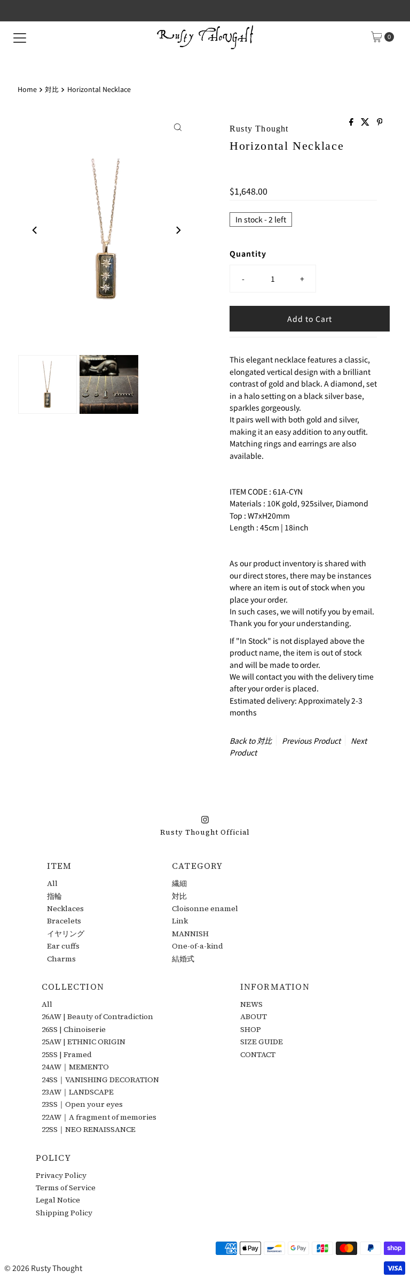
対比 (52, 89)
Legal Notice (58, 1200)
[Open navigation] (19, 37)
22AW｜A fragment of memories (99, 1117)
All (52, 883)
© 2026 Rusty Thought (43, 1267)
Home (27, 89)
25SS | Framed (67, 1054)
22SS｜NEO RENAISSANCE (89, 1129)
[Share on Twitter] (366, 121)
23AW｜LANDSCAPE (78, 1092)
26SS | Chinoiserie (74, 1029)
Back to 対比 (251, 740)
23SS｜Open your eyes (82, 1104)
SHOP (250, 1029)
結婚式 (183, 958)
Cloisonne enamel (205, 908)
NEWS (251, 1004)
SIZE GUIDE (261, 1041)
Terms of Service (66, 1187)
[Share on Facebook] (352, 121)
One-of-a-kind (197, 946)
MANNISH (190, 933)
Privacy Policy (61, 1175)
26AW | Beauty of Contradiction (97, 1016)
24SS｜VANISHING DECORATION (100, 1079)
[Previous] (35, 230)
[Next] (178, 230)
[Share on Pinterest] (380, 121)
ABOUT (253, 1016)
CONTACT (257, 1054)
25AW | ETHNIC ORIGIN (83, 1041)
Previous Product (311, 740)
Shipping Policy (64, 1212)
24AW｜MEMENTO (75, 1066)
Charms (61, 958)
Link (180, 920)
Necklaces (65, 908)
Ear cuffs (63, 946)
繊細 (179, 883)
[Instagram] (205, 818)
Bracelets (64, 920)
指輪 (54, 896)
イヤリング (65, 933)
